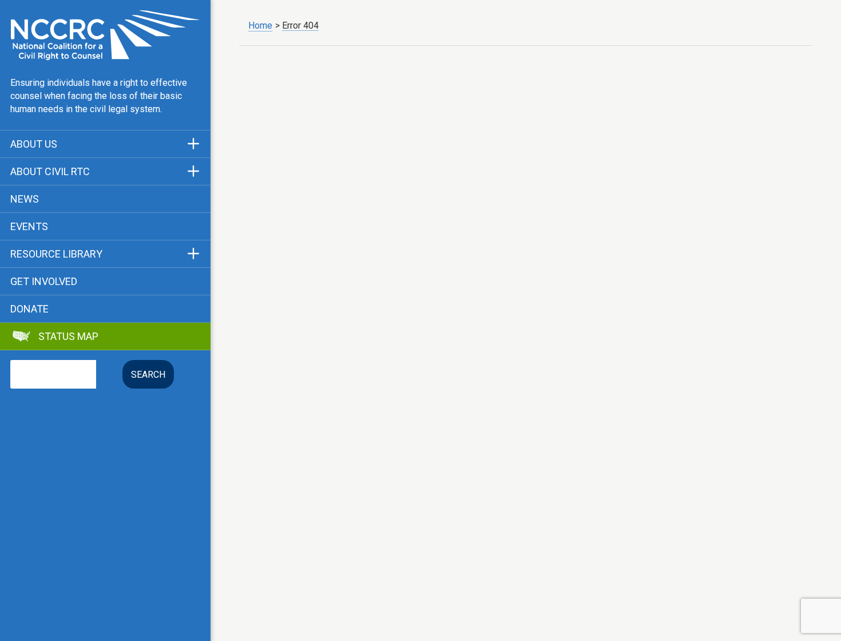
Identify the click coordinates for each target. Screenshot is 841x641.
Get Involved (43, 281)
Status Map (68, 336)
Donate (29, 309)
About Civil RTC (50, 171)
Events (29, 226)
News (24, 199)
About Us (33, 144)
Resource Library (56, 254)
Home (260, 25)
